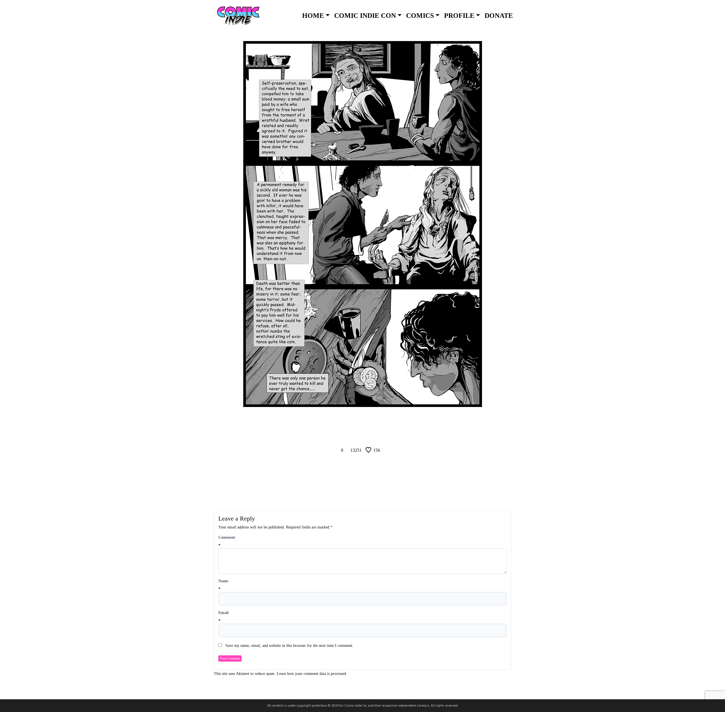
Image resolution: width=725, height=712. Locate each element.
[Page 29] (355, 422)
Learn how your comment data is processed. (312, 674)
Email (223, 613)
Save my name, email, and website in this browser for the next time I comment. (289, 645)
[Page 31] (370, 422)
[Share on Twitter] (362, 434)
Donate (499, 15)
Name (223, 581)
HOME (313, 15)
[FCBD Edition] (384, 422)
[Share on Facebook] (348, 434)
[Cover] (340, 422)
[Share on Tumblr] (376, 434)
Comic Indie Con (365, 15)
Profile (459, 15)
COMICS (420, 15)
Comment (226, 537)
